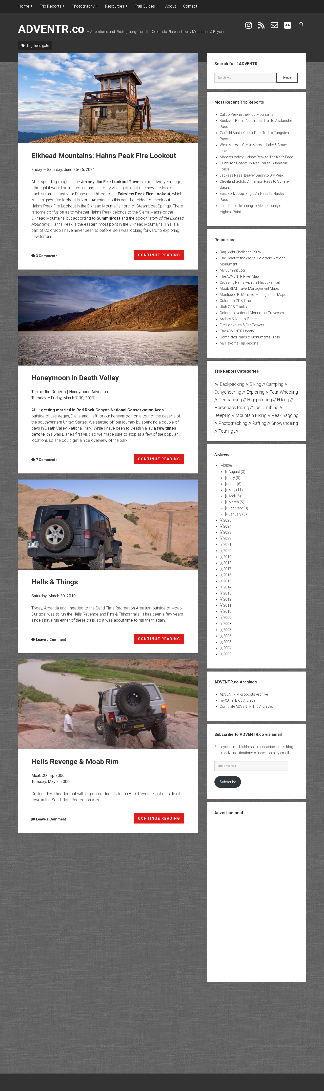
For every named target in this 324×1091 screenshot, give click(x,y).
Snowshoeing (284, 423)
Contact (190, 6)
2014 (227, 587)
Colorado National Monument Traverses (252, 313)
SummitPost (108, 218)
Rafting (259, 423)
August (237, 472)
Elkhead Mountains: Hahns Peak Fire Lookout (108, 98)
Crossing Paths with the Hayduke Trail (250, 282)
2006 (227, 636)
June (235, 484)
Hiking (283, 399)
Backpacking (232, 384)
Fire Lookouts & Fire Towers (242, 325)
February (238, 508)
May (236, 490)
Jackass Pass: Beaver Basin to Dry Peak (252, 175)
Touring (225, 431)
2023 (227, 532)
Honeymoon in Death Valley (108, 321)
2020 (227, 551)
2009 (227, 618)
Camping (275, 384)
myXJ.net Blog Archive (237, 700)
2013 (227, 593)
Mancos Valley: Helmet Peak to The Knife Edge (256, 157)
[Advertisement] (256, 898)
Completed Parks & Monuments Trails (250, 337)
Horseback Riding (231, 407)
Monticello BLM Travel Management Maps (253, 295)
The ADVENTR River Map (239, 276)
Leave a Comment (51, 640)
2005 (227, 642)
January (238, 514)
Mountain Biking (251, 415)
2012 (227, 599)
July (234, 478)
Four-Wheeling (284, 392)
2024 (227, 526)
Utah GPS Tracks (233, 307)
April (235, 496)
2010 (227, 611)
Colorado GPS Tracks (237, 301)
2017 (227, 569)
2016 (227, 575)
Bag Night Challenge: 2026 (240, 252)
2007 (227, 630)
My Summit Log (232, 270)
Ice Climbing (266, 407)
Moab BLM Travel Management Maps (249, 288)
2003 (227, 654)
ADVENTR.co (51, 29)
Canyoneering (227, 392)
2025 (227, 520)
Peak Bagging (285, 415)
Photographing (232, 423)
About (170, 6)
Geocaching (230, 399)
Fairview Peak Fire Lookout (144, 194)
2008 (227, 624)
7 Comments (46, 460)
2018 (227, 563)
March (236, 502)
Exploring (255, 392)
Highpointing (259, 399)
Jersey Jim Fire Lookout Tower (111, 181)
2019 (227, 557)
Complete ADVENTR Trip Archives (246, 706)
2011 (227, 605)
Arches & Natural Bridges (239, 319)
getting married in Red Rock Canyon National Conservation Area (102, 410)
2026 (228, 466)
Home (23, 6)
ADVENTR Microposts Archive (244, 694)
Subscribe (228, 782)
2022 (227, 539)
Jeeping (222, 415)
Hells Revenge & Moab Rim (108, 704)
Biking (255, 384)
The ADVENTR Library (237, 331)
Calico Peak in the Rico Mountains (247, 114)
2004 (227, 648)
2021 (227, 545)
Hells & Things (108, 525)
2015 (227, 581)
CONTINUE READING (161, 256)
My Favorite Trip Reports (239, 343)
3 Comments (46, 256)
